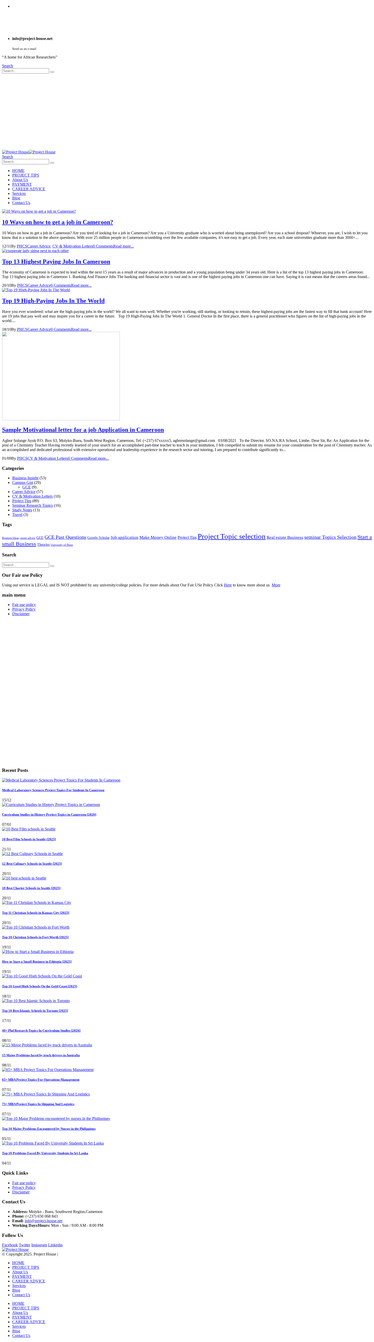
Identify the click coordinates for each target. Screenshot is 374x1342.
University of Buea (62, 544)
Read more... (123, 246)
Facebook (10, 1245)
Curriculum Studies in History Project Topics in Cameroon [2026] (49, 814)
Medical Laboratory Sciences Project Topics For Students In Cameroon (53, 790)
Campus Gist (22, 482)
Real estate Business (285, 537)
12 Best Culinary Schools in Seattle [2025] (32, 863)
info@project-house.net (43, 1221)
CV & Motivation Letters (72, 246)
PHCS (22, 246)
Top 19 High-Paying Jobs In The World (53, 300)
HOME (18, 170)
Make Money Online (158, 537)
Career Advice (38, 246)
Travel (17, 514)
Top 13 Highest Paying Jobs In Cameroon (56, 261)
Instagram (39, 1245)
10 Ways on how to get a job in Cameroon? (57, 222)
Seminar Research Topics (32, 505)
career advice (27, 538)
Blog (16, 198)
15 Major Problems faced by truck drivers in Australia (41, 1055)
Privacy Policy (24, 609)
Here (228, 585)
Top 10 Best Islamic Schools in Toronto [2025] (35, 1011)
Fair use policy (24, 604)
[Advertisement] (187, 111)
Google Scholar (98, 538)
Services (19, 193)
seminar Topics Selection (330, 537)
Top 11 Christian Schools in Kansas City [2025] (35, 913)
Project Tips (21, 501)
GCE (26, 487)
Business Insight (25, 478)
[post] (61, 780)
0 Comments (103, 246)
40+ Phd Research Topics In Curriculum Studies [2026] (41, 1030)
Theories (43, 544)
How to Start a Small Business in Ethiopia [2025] (36, 961)
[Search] (52, 72)
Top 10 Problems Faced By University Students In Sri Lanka (45, 1153)
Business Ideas (10, 538)
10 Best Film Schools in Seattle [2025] (29, 839)
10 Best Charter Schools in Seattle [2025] (31, 888)
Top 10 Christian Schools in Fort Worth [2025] (35, 937)
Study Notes (22, 510)
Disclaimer (21, 614)
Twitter (24, 1245)
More (276, 585)
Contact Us (21, 202)
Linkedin (55, 1245)
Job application (124, 537)
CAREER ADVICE (28, 189)
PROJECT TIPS (25, 175)
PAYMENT (22, 184)
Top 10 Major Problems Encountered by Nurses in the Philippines (49, 1129)
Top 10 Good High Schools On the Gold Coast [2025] (39, 986)
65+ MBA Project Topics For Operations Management (40, 1079)
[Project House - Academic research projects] (28, 152)
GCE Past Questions (65, 537)
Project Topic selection (232, 536)
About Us (20, 180)
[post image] (187, 211)
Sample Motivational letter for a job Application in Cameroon (83, 429)
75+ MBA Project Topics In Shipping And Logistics (38, 1104)
